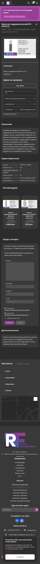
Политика (20, 465)
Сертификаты (20, 468)
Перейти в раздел (23, 364)
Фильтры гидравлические (20, 487)
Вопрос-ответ (20, 473)
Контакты (20, 471)
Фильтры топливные (20, 498)
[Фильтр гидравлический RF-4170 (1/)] (20, 48)
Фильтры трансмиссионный (20, 501)
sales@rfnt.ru (31, 530)
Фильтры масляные (20, 490)
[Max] (22, 520)
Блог (20, 476)
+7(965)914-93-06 (13, 530)
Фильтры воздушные (20, 485)
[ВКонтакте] (17, 520)
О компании (20, 462)
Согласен (20, 557)
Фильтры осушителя (20, 493)
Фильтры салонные (20, 495)
